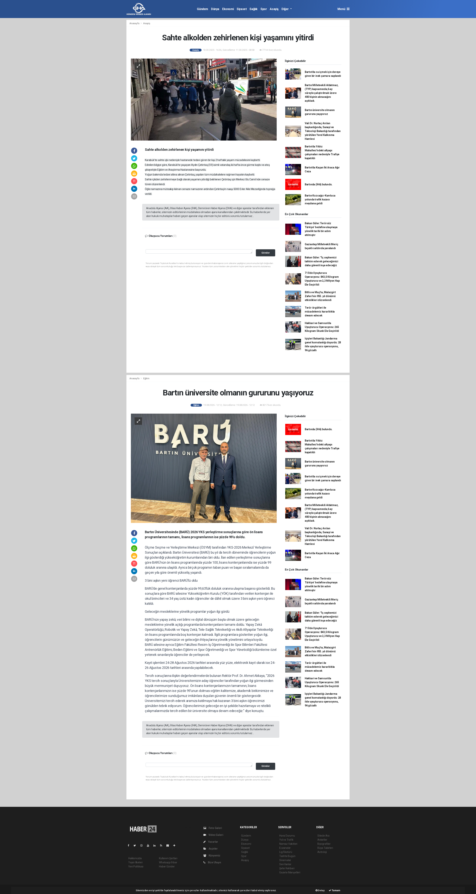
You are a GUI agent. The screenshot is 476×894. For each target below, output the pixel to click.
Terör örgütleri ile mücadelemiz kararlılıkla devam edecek (320, 311)
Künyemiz (214, 855)
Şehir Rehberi (287, 868)
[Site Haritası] (169, 845)
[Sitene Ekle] (175, 845)
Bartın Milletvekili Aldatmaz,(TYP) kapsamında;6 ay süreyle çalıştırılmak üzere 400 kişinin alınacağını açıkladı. (321, 93)
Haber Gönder (167, 866)
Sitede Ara (323, 835)
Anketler (322, 839)
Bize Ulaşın (214, 862)
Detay (321, 890)
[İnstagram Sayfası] (143, 845)
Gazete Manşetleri (289, 872)
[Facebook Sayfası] (130, 845)
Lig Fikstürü (285, 851)
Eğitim (146, 378)
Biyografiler (324, 843)
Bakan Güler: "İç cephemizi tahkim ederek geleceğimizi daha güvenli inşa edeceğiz (321, 261)
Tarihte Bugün (287, 856)
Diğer (286, 9)
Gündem (202, 9)
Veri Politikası (135, 866)
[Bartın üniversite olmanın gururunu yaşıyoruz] (204, 468)
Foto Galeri (215, 828)
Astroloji (322, 851)
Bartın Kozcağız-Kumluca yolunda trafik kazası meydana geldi (320, 199)
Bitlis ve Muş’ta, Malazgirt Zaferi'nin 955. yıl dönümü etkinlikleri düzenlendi (320, 296)
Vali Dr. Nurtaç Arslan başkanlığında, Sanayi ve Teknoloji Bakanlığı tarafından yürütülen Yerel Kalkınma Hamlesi (323, 131)
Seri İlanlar (285, 864)
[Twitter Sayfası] (136, 845)
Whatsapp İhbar (168, 862)
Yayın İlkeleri (135, 862)
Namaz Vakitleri (288, 843)
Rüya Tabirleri (325, 847)
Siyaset (242, 9)
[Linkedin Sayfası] (156, 845)
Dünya (215, 9)
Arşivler (213, 848)
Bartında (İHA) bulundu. (318, 184)
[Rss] (162, 845)
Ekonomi (228, 9)
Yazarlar (213, 841)
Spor (263, 9)
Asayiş (274, 9)
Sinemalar (285, 860)
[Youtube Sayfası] (149, 845)
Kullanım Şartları (168, 858)
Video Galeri (215, 834)
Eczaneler (285, 847)
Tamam (335, 890)
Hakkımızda (135, 858)
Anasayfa (134, 23)
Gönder (265, 252)
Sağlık (254, 9)
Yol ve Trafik (286, 839)
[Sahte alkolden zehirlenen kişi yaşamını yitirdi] (204, 99)
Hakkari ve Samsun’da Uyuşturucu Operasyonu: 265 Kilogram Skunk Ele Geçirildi (322, 327)
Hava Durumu (287, 835)
